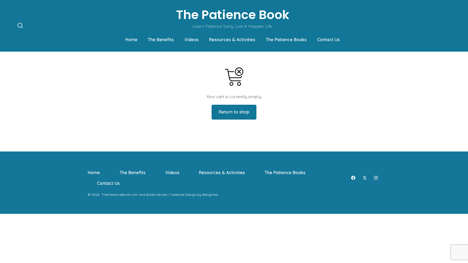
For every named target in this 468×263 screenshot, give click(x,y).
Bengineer (210, 194)
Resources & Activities (232, 39)
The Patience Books (286, 39)
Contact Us (328, 39)
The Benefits (161, 39)
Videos (192, 39)
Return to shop (234, 111)
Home (131, 39)
